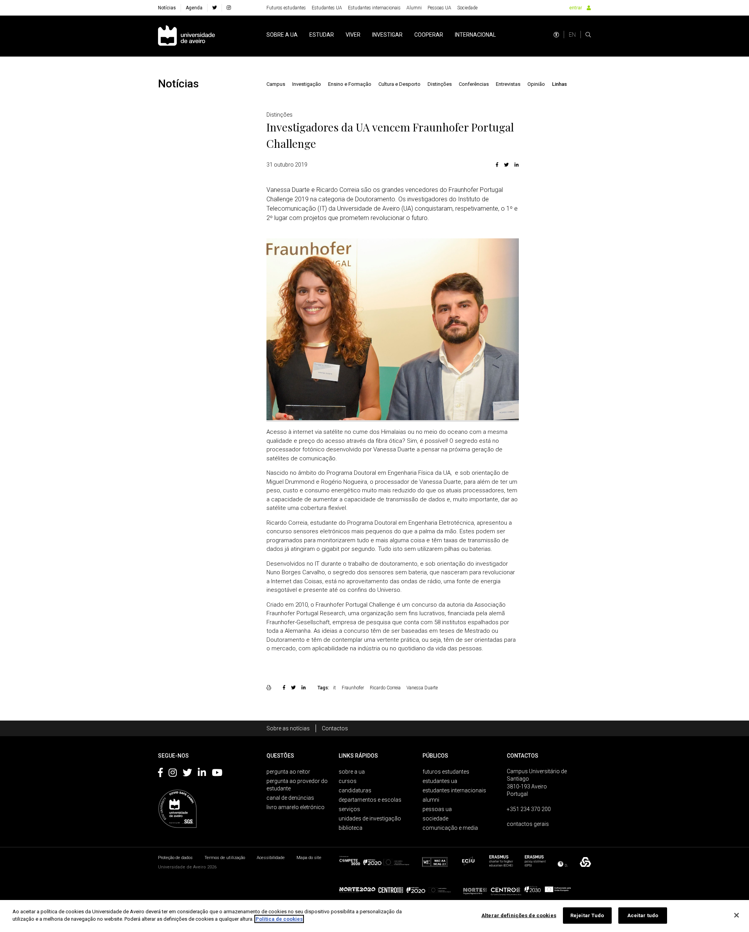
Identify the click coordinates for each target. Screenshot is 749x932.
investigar (387, 35)
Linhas (559, 84)
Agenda (194, 8)
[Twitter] (506, 165)
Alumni (414, 8)
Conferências (474, 84)
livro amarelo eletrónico (295, 807)
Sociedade (467, 8)
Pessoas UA (439, 8)
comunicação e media (450, 828)
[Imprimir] (269, 687)
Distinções (440, 84)
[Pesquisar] (588, 35)
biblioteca (350, 828)
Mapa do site (308, 857)
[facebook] (214, 8)
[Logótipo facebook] (160, 774)
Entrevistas (508, 84)
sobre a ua (282, 35)
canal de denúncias (290, 798)
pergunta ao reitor (288, 772)
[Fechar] (736, 915)
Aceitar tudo (642, 915)
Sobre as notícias (288, 728)
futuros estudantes (445, 772)
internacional (475, 35)
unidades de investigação (370, 818)
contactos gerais (528, 824)
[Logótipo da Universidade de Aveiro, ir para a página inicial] (186, 36)
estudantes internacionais (454, 790)
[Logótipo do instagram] (173, 774)
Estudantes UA (327, 8)
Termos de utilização (224, 857)
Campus (275, 84)
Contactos (335, 728)
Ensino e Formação (349, 84)
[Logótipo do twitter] (187, 774)
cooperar (428, 35)
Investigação (306, 84)
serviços (349, 809)
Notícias (167, 8)
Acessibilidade (271, 857)
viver (353, 35)
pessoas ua (437, 809)
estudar (321, 35)
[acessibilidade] (556, 34)
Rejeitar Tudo (587, 915)
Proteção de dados (175, 857)
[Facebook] (497, 165)
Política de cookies (279, 919)
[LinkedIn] (516, 165)
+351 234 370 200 (529, 809)
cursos (348, 781)
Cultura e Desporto (399, 84)
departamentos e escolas (370, 800)
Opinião (536, 84)
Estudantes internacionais (374, 8)
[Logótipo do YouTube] (217, 774)
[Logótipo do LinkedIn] (202, 774)
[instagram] (229, 8)
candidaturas (355, 790)
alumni (430, 800)
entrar (575, 8)
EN (572, 35)
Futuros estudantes (286, 8)
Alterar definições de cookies (518, 915)
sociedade (435, 818)
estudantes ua (439, 781)
